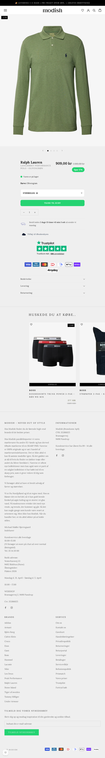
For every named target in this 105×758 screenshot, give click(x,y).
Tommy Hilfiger (11, 696)
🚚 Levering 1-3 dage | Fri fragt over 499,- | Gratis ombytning (52, 3)
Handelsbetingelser (65, 636)
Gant (6, 650)
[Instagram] (12, 607)
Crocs (7, 641)
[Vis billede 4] (57, 150)
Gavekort (60, 632)
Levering (24, 286)
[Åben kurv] (100, 10)
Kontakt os (61, 627)
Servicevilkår (62, 664)
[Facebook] (5, 607)
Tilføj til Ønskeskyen (38, 234)
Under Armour (11, 701)
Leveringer (61, 655)
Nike (6, 669)
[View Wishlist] (82, 10)
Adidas (7, 623)
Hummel (8, 659)
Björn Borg (9, 632)
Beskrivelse (25, 279)
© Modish (12, 750)
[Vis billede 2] (51, 150)
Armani (7, 627)
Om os (59, 623)
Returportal (61, 650)
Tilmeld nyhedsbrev (21, 732)
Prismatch (60, 673)
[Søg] (94, 10)
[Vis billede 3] (54, 150)
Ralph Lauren (10, 683)
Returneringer (63, 646)
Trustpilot (60, 683)
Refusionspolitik (63, 669)
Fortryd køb (61, 687)
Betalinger (61, 659)
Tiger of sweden (12, 692)
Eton (6, 646)
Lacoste (8, 664)
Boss (6, 655)
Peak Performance (13, 678)
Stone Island (10, 687)
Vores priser (61, 678)
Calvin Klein (10, 636)
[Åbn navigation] (5, 10)
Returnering (26, 293)
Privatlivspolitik (63, 641)
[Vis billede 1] (48, 150)
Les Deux (8, 673)
